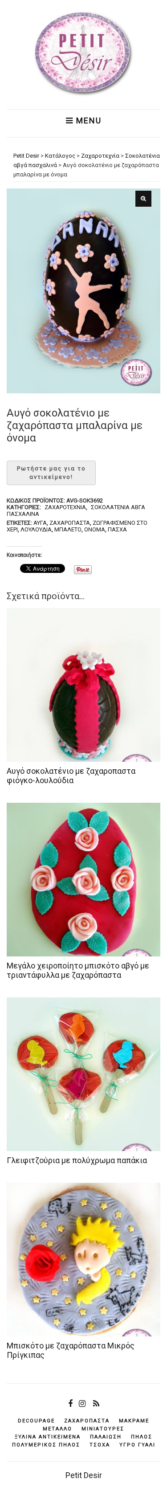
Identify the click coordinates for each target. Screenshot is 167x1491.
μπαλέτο (67, 529)
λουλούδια (36, 529)
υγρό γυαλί (137, 1445)
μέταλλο (57, 1429)
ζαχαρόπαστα (69, 522)
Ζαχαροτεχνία (65, 507)
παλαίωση (106, 1437)
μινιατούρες (102, 1429)
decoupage (36, 1421)
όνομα (94, 529)
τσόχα (100, 1445)
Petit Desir (83, 1475)
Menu (87, 121)
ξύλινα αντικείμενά (48, 1437)
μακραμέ (134, 1421)
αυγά (40, 522)
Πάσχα (117, 529)
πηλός (141, 1437)
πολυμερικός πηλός (46, 1445)
